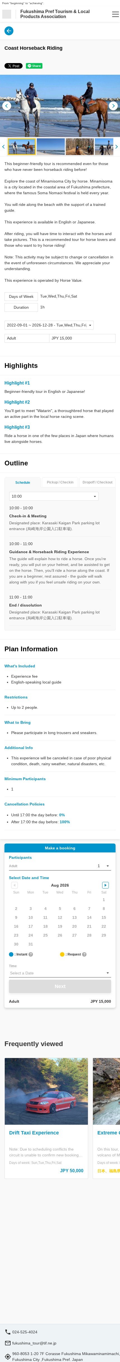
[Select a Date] (60, 973)
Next (60, 986)
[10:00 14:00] (54, 496)
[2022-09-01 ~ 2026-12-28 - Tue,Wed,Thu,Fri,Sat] (49, 325)
